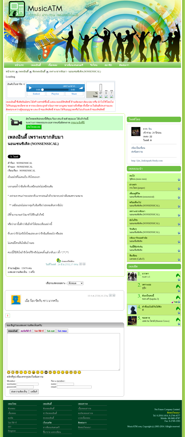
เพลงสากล (83, 404)
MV (10, 427)
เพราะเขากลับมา (45, 137)
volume (81, 88)
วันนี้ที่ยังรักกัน (136, 246)
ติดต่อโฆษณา (84, 427)
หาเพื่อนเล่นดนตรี (73, 65)
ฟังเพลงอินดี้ (39, 71)
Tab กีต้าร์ (12, 422)
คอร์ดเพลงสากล (85, 413)
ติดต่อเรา (124, 65)
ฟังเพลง (11, 408)
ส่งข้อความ (137, 151)
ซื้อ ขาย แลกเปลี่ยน (52, 432)
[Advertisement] (108, 50)
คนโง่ (132, 175)
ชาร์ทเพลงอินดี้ (50, 413)
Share (74, 93)
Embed (36, 93)
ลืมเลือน (133, 255)
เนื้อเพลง (52, 65)
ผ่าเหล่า (133, 184)
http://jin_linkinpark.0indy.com (147, 160)
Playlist (55, 93)
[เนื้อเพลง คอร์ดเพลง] (43, 15)
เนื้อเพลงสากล (84, 408)
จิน (150, 129)
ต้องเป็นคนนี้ (148, 295)
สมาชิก (108, 65)
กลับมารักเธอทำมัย (138, 238)
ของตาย (146, 318)
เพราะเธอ (146, 284)
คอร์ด (10, 418)
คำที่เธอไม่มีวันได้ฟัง (152, 306)
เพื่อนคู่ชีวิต (135, 193)
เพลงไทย (12, 404)
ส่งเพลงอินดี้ (48, 418)
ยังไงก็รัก (134, 220)
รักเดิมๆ (133, 229)
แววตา (145, 273)
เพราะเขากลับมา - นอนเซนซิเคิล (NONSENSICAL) (75, 71)
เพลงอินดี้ (36, 65)
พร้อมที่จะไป (135, 202)
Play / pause (30, 88)
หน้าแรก (19, 65)
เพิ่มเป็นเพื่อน (138, 148)
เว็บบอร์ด (47, 422)
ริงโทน (93, 65)
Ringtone (12, 431)
